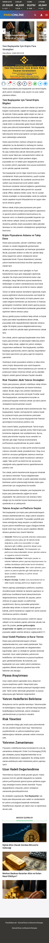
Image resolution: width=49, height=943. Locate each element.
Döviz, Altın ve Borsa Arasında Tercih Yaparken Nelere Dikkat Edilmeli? (21, 38)
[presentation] (4, 31)
